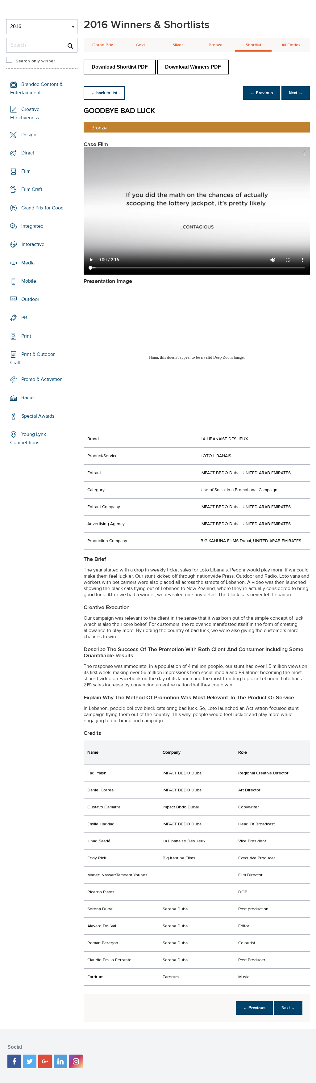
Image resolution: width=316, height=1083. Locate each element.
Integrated (32, 226)
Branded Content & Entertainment (36, 88)
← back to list (104, 93)
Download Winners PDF (193, 67)
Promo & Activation (42, 379)
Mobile (28, 281)
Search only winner (35, 61)
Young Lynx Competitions (28, 438)
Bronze (215, 45)
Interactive (33, 244)
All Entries (291, 45)
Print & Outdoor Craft (32, 358)
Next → (295, 93)
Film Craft (31, 189)
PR (24, 317)
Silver (178, 45)
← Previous (262, 93)
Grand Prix (102, 45)
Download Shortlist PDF (120, 67)
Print (26, 336)
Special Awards (37, 416)
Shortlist (253, 45)
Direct (27, 153)
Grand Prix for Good (42, 208)
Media (28, 262)
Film (26, 171)
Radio (27, 397)
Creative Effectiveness (25, 113)
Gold (140, 45)
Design (28, 135)
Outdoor (30, 299)
